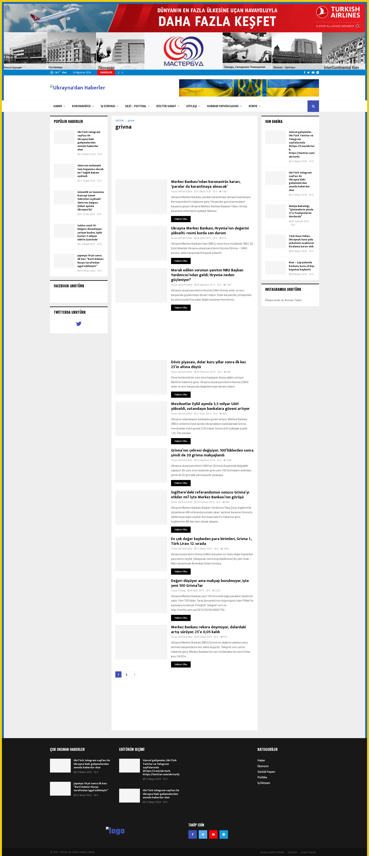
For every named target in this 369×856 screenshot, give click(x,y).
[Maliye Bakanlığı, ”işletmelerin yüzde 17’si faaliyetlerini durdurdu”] (275, 211)
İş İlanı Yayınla (308, 852)
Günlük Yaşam (266, 771)
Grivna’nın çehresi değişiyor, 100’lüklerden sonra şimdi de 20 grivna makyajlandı (212, 452)
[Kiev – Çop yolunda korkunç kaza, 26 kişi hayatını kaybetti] (275, 268)
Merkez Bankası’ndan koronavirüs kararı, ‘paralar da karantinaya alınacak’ (205, 184)
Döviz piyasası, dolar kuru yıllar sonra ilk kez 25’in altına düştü (208, 364)
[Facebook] (192, 834)
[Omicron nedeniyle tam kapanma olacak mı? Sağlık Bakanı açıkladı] (64, 171)
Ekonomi (263, 766)
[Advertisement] (184, 155)
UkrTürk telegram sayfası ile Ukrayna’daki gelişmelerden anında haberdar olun (88, 141)
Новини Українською (223, 106)
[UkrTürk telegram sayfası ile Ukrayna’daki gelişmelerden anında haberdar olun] (64, 137)
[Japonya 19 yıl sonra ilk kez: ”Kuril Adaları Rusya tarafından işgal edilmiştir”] (64, 261)
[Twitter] (203, 834)
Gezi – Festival (135, 106)
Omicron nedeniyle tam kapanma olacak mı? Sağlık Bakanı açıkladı (90, 170)
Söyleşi (191, 106)
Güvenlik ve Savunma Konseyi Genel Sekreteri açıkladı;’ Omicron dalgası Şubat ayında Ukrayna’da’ (90, 201)
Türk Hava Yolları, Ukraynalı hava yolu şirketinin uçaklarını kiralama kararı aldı (301, 241)
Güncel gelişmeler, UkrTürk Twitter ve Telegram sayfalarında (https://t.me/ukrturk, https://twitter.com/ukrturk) (302, 144)
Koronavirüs (81, 106)
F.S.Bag (181, 590)
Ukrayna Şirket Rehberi (272, 852)
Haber (57, 106)
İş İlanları (292, 852)
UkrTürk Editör (185, 191)
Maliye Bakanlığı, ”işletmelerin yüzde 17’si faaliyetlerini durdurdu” (301, 211)
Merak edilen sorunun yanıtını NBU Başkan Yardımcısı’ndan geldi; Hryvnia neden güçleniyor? (207, 275)
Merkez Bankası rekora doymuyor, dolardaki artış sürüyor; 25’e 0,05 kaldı (208, 629)
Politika (262, 777)
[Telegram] (223, 834)
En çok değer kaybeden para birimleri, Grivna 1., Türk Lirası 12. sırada (211, 541)
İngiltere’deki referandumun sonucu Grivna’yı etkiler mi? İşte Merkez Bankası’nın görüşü (210, 494)
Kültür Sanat (166, 106)
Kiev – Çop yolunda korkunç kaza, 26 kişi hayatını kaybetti (301, 266)
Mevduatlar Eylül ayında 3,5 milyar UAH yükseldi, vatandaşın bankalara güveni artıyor (210, 406)
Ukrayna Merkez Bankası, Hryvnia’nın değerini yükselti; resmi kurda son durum (210, 230)
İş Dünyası (108, 106)
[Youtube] (213, 834)
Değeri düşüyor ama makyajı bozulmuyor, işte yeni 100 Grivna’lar (210, 583)
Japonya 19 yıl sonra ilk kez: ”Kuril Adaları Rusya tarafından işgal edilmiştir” (90, 260)
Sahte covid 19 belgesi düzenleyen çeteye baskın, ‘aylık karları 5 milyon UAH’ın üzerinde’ (89, 232)
